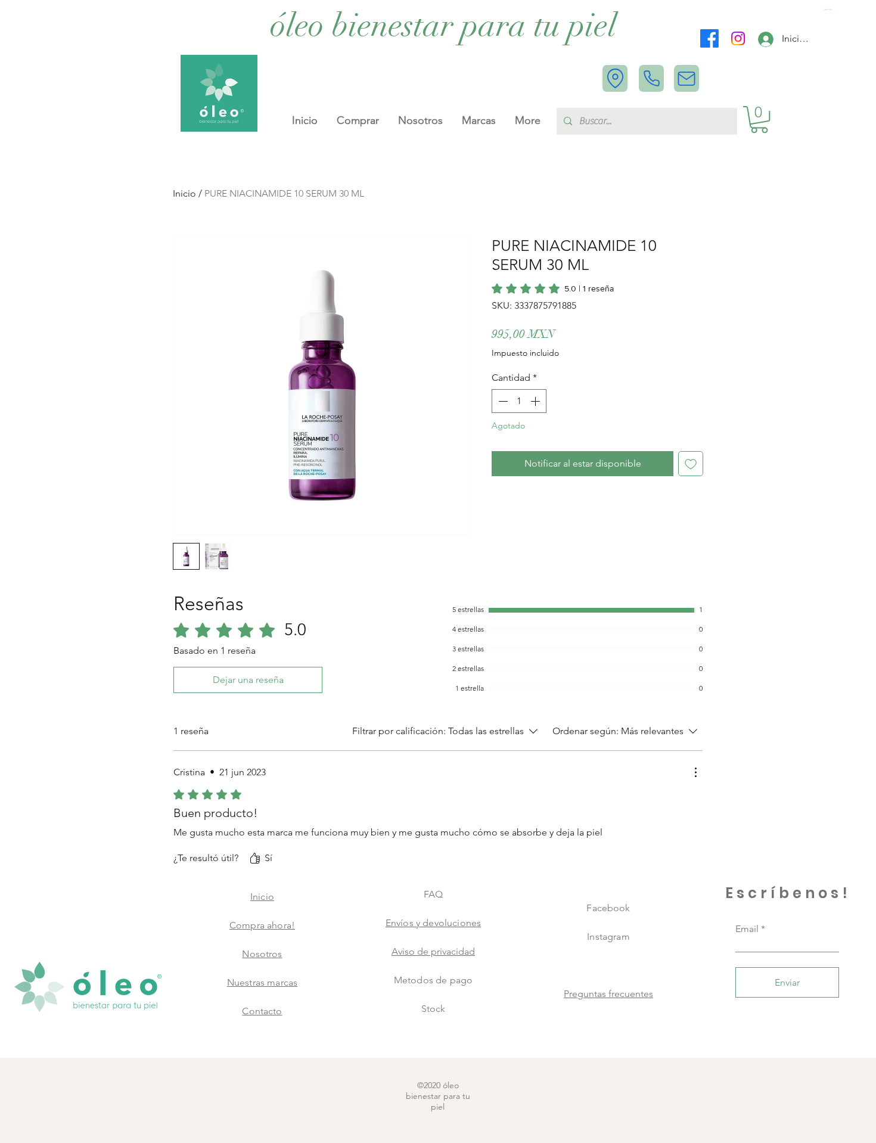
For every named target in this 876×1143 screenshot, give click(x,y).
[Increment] (536, 401)
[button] (828, 10)
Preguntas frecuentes (608, 993)
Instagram (608, 936)
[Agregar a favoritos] (690, 463)
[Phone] (651, 78)
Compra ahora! (262, 925)
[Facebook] (709, 38)
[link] (553, 288)
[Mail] (686, 78)
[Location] (615, 78)
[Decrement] (501, 401)
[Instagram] (738, 38)
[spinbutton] (519, 401)
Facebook (608, 908)
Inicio (184, 193)
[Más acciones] (695, 772)
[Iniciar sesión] (766, 39)
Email (747, 929)
